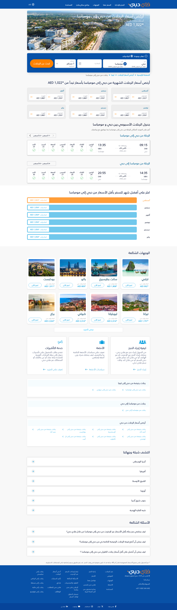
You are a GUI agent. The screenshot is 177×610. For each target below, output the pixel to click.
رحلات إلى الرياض (37, 578)
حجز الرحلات (109, 571)
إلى (122, 61)
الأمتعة (110, 585)
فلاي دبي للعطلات (54, 587)
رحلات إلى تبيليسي (39, 572)
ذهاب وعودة (139, 56)
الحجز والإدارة (120, 4)
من (145, 61)
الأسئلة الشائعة (72, 578)
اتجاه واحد (126, 56)
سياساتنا (147, 580)
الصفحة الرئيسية (143, 74)
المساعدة (68, 4)
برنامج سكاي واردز (82, 4)
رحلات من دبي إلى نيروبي (106, 389)
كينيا (112, 74)
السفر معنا (107, 4)
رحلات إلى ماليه (37, 587)
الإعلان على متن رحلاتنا (72, 588)
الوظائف (58, 592)
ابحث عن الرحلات (41, 63)
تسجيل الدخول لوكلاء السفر (73, 595)
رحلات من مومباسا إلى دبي (136, 410)
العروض (110, 576)
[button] (88, 462)
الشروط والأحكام (144, 584)
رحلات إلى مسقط (37, 583)
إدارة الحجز (92, 571)
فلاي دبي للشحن (90, 585)
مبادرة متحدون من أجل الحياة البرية (89, 590)
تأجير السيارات (56, 578)
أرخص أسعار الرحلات (126, 74)
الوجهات (96, 4)
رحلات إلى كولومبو (36, 592)
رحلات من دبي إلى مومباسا (136, 389)
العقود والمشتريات (71, 583)
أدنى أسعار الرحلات (57, 572)
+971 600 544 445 (143, 588)
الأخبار (94, 576)
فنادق (59, 583)
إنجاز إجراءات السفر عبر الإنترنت (71, 572)
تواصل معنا (91, 580)
